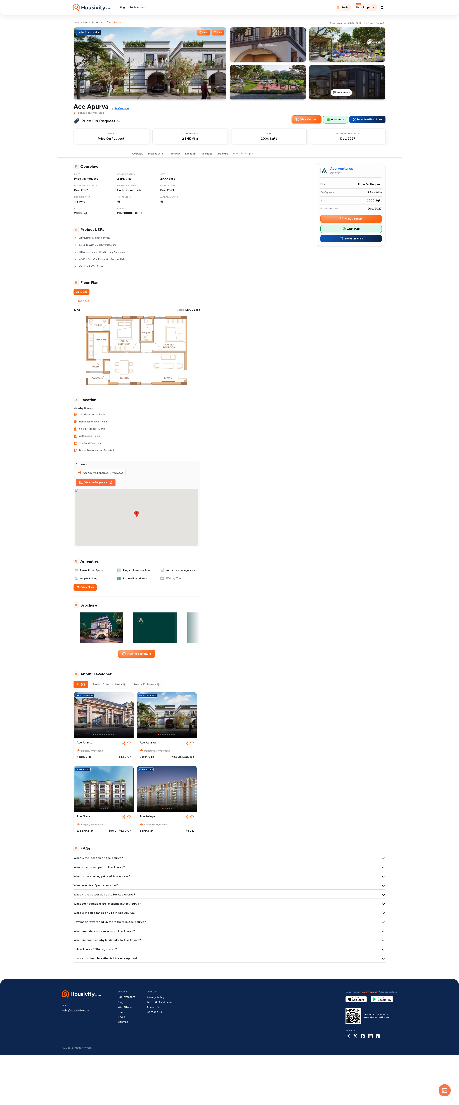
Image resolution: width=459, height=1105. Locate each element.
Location (190, 153)
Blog (122, 7)
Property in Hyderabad (94, 22)
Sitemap (123, 1021)
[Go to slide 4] (99, 734)
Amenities (206, 153)
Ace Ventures (122, 108)
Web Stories (125, 1007)
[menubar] (118, 121)
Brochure (222, 153)
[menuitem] (118, 121)
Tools (121, 1017)
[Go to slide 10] (109, 734)
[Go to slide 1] (93, 734)
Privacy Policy (155, 997)
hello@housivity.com (75, 1010)
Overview (137, 153)
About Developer (243, 153)
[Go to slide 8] (106, 734)
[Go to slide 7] (104, 734)
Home (77, 22)
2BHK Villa (81, 292)
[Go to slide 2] (95, 734)
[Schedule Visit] (445, 1090)
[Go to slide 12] (113, 734)
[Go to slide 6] (102, 734)
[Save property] (129, 743)
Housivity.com (369, 992)
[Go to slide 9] (108, 734)
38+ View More (85, 587)
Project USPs (156, 153)
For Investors (138, 7)
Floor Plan (174, 153)
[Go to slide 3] (97, 734)
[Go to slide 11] (111, 734)
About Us (153, 1007)
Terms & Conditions (159, 1002)
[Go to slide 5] (100, 734)
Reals (345, 7)
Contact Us (154, 1012)
